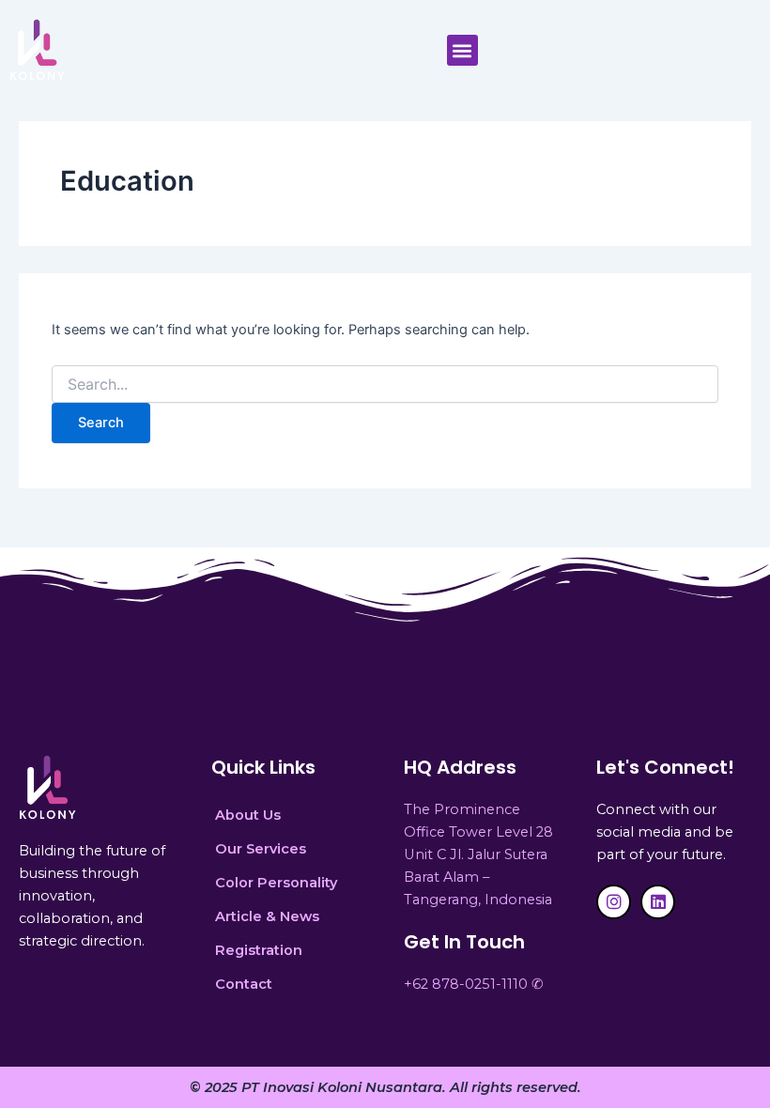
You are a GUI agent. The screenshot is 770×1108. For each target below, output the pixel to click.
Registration (258, 950)
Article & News (267, 916)
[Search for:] (385, 384)
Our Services (260, 848)
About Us (248, 815)
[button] (462, 50)
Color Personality (276, 882)
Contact (243, 984)
